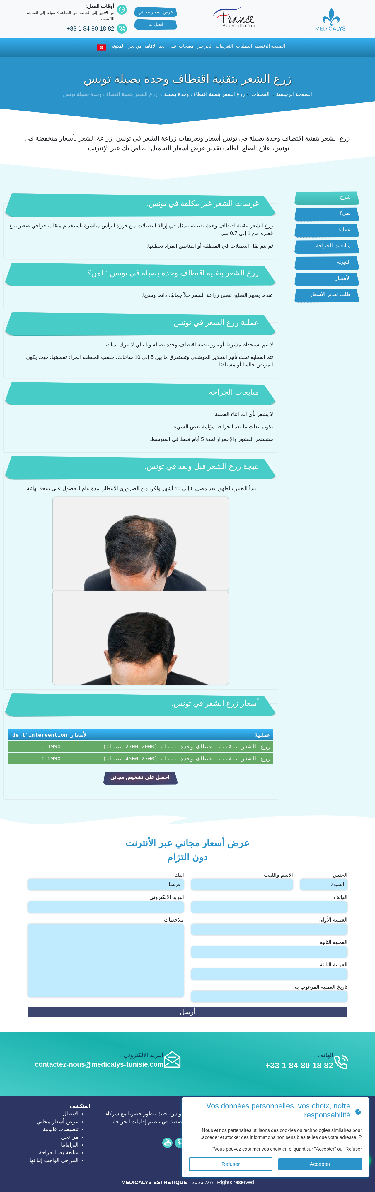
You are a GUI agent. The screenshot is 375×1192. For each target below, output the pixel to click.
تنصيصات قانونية (61, 1129)
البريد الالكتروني (166, 897)
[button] (99, 47)
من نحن (70, 1137)
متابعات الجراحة (333, 245)
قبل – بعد (167, 45)
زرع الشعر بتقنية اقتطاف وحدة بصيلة (204, 94)
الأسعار (343, 278)
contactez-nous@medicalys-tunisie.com (99, 1064)
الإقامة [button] (150, 45)
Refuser (230, 1164)
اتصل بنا (156, 24)
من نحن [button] (134, 45)
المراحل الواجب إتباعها (54, 1160)
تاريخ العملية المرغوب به (320, 987)
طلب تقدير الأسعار (330, 294)
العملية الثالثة (333, 965)
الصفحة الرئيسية (294, 94)
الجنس (340, 875)
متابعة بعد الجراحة (59, 1152)
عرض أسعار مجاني (155, 11)
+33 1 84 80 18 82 (90, 28)
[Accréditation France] (234, 16)
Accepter (320, 1164)
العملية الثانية (333, 942)
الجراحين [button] (204, 45)
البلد (179, 875)
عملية (344, 229)
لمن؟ (345, 213)
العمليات (244, 45)
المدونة (118, 45)
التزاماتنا (70, 1145)
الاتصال (71, 1114)
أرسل (187, 1012)
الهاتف (340, 897)
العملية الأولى (332, 920)
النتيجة (344, 262)
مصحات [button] (186, 45)
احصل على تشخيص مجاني (139, 777)
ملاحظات (174, 920)
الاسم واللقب (278, 875)
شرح (345, 197)
